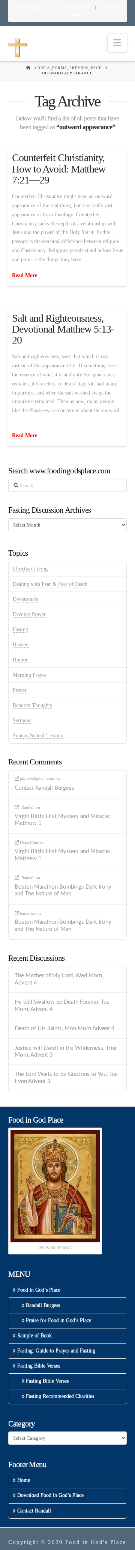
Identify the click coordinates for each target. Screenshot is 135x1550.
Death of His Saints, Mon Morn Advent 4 (65, 1028)
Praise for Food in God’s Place (58, 1320)
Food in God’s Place (38, 1290)
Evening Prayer (29, 614)
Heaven (20, 644)
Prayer (20, 690)
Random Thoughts (32, 705)
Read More (24, 275)
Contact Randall (34, 1510)
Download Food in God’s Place (53, 7)
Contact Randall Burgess (44, 788)
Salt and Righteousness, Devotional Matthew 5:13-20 (63, 329)
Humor (20, 660)
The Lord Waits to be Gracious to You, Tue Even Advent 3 (66, 1077)
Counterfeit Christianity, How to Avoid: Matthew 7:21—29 (58, 169)
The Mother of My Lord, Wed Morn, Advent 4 (59, 979)
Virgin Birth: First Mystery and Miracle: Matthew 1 (62, 820)
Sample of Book (34, 1335)
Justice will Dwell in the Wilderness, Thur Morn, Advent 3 (66, 1051)
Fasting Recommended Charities (60, 1396)
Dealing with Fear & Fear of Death (50, 584)
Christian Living (30, 569)
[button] (117, 43)
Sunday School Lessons (38, 735)
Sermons (22, 720)
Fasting (20, 629)
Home (23, 1480)
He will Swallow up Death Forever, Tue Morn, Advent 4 (62, 1005)
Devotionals (25, 599)
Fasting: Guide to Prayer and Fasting (56, 1350)
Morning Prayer (29, 675)
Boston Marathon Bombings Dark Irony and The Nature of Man (63, 890)
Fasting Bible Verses (38, 1365)
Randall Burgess (43, 1305)
